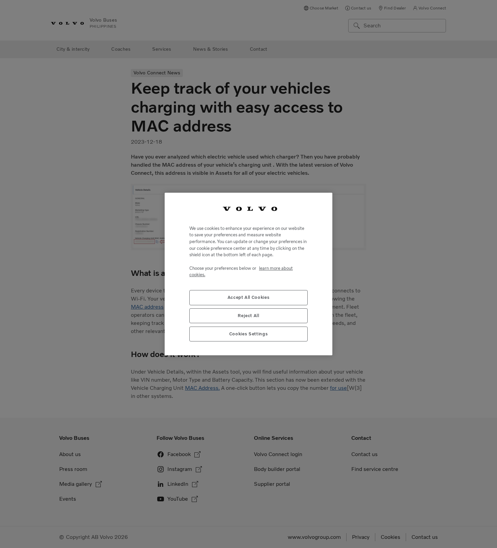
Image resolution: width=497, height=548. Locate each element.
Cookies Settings (248, 334)
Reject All (248, 315)
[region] (248, 274)
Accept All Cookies (249, 297)
